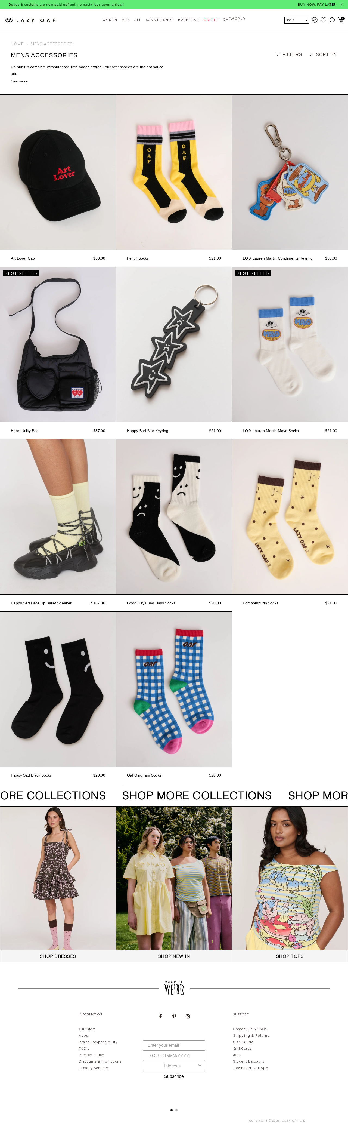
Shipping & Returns (251, 1036)
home (17, 45)
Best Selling (316, 80)
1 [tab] (171, 1110)
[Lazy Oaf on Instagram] (188, 1017)
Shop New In (174, 957)
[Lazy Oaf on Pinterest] (174, 1017)
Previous (2, 172)
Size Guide (243, 1042)
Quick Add (58, 244)
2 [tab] (176, 1110)
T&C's (84, 1049)
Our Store (87, 1029)
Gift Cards (242, 1049)
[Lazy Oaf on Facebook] (160, 1017)
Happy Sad (188, 20)
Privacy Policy (91, 1055)
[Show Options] (200, 1066)
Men (126, 20)
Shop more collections (189, 796)
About (84, 1036)
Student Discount (248, 1061)
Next (113, 172)
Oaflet (211, 20)
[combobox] (172, 1066)
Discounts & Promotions (100, 1061)
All (138, 20)
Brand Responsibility (98, 1042)
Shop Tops (290, 957)
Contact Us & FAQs (250, 1029)
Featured (320, 64)
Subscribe (174, 1076)
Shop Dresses (58, 957)
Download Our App (250, 1068)
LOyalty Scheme (93, 1068)
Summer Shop (160, 20)
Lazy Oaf (290, 1121)
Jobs (237, 1055)
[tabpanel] (174, 1054)
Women (109, 20)
